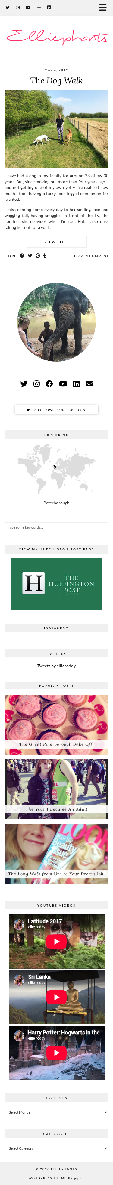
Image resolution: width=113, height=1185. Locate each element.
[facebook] (49, 383)
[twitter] (23, 383)
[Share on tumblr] (45, 255)
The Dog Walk (56, 80)
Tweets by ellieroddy (56, 665)
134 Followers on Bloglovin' (58, 410)
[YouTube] (28, 7)
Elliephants (56, 38)
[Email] (89, 383)
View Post (56, 241)
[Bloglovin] (39, 7)
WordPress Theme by (57, 1178)
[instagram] (36, 383)
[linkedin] (76, 383)
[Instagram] (18, 7)
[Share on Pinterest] (38, 255)
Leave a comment (91, 256)
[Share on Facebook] (22, 255)
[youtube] (63, 383)
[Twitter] (7, 7)
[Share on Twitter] (30, 255)
